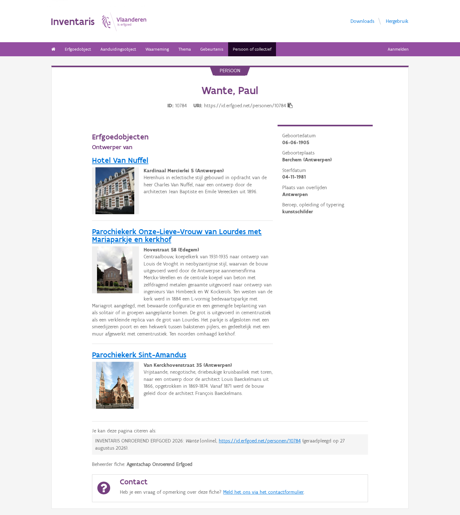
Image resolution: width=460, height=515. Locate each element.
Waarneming (157, 49)
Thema (184, 49)
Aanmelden (398, 49)
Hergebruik (397, 21)
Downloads (362, 21)
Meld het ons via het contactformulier (263, 492)
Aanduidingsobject (118, 49)
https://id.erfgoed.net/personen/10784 (260, 441)
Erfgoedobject (78, 49)
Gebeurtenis (211, 49)
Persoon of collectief (252, 49)
